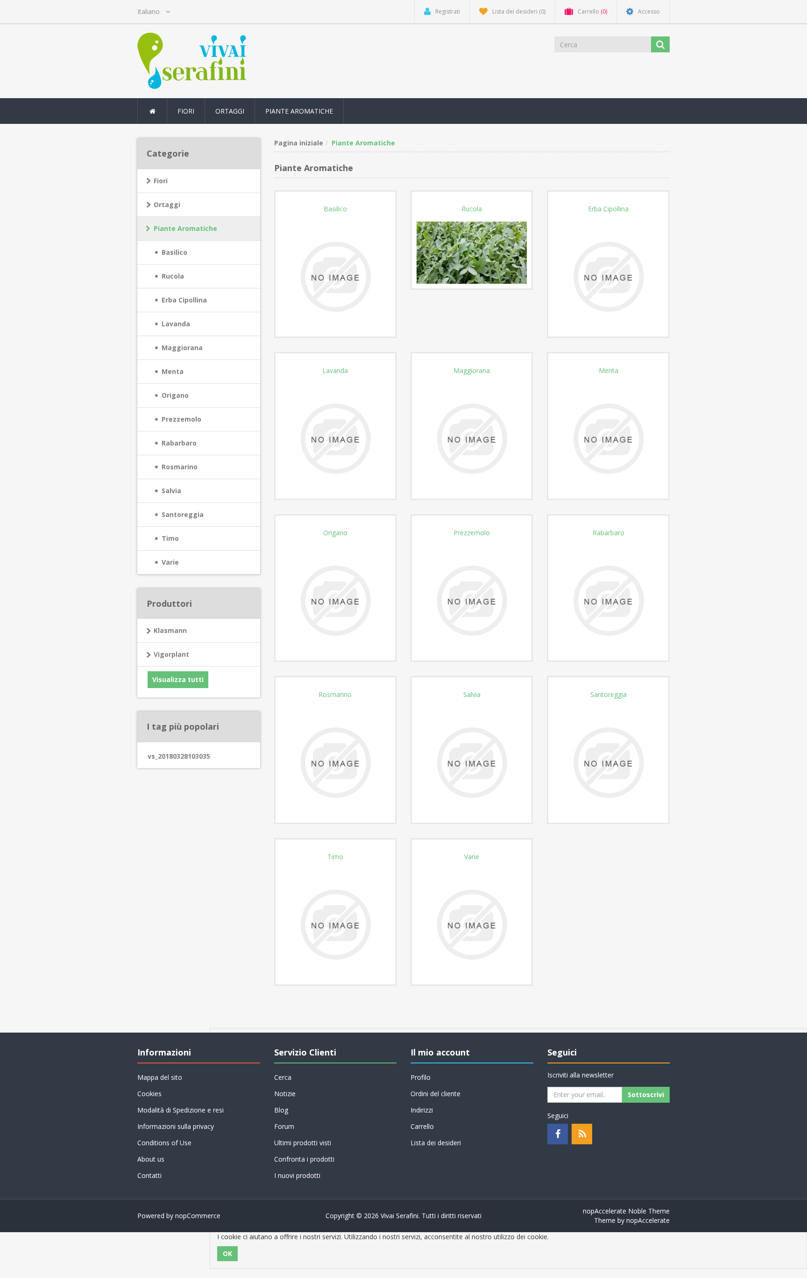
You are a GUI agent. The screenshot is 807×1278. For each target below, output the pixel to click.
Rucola (173, 276)
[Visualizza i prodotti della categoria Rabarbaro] (608, 600)
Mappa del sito (159, 1077)
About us (150, 1159)
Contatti (149, 1175)
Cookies (149, 1093)
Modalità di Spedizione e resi (180, 1110)
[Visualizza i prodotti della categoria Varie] (472, 923)
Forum (284, 1126)
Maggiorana (182, 347)
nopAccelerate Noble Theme (626, 1210)
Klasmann (170, 630)
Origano (175, 395)
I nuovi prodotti (297, 1175)
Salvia (171, 490)
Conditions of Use (164, 1142)
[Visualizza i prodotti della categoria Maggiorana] (472, 437)
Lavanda (176, 323)
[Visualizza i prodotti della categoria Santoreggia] (608, 761)
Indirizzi (422, 1110)
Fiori (161, 180)
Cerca (282, 1077)
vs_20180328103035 (179, 756)
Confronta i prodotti (304, 1159)
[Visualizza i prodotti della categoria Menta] (608, 437)
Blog (281, 1110)
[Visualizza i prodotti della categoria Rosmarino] (335, 761)
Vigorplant (171, 654)
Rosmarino (180, 466)
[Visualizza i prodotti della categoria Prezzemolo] (472, 600)
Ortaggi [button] (229, 111)
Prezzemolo (181, 419)
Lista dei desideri (436, 1142)
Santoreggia (183, 514)
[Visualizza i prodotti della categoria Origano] (335, 600)
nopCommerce (197, 1215)
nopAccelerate (648, 1220)
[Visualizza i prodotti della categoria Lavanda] (335, 437)
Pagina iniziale (298, 142)
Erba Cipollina (184, 299)
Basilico (174, 252)
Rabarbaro (179, 442)
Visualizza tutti (178, 679)
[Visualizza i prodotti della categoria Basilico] (335, 276)
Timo (170, 538)
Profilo (421, 1077)
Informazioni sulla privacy (175, 1126)
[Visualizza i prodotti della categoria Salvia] (472, 761)
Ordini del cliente (435, 1093)
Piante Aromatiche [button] (299, 111)
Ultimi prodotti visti (302, 1142)
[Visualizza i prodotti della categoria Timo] (335, 923)
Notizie (285, 1093)
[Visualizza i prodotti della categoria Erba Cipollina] (608, 276)
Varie (170, 562)
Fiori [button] (185, 111)
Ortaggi (167, 204)
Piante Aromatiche (185, 228)
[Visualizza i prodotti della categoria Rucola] (472, 251)
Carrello (422, 1126)
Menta (173, 371)
